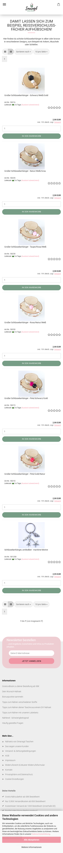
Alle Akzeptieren (31, 840)
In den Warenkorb (31, 136)
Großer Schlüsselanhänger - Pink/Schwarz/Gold (26, 398)
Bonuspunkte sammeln (12, 697)
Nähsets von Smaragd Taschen (19, 741)
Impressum (10, 760)
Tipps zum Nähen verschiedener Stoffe (19, 702)
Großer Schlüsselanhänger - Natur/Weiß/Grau (25, 171)
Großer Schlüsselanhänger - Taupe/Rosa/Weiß (25, 247)
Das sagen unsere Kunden (17, 746)
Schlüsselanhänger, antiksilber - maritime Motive (26, 550)
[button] (5, 52)
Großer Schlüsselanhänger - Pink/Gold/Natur (24, 474)
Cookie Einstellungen (14, 779)
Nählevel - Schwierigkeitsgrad (15, 718)
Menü (4, 4)
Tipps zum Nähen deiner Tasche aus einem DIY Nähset (26, 707)
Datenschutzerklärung (41, 834)
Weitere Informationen (31, 847)
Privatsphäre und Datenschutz (19, 774)
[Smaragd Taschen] (31, 7)
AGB (7, 755)
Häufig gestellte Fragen (12, 723)
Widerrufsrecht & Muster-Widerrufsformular (25, 765)
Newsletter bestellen (21, 640)
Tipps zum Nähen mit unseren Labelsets (20, 712)
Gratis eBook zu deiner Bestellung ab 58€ (20, 686)
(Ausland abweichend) (30, 105)
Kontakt (8, 770)
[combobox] (23, 52)
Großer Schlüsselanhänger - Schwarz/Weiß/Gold (26, 95)
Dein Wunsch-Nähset (11, 691)
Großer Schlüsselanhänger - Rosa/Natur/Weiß (25, 322)
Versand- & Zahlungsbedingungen (20, 751)
